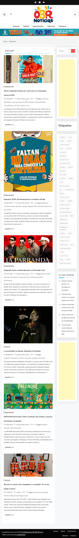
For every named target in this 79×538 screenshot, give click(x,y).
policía (70, 233)
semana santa (8, 495)
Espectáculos (38, 26)
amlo (70, 137)
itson (61, 182)
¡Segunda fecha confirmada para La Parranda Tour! (24, 270)
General (16, 26)
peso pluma (7, 209)
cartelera (44, 424)
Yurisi (27, 105)
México (62, 193)
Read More (8, 124)
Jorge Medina (8, 105)
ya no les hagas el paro (20, 495)
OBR (71, 216)
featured (62, 167)
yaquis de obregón (65, 263)
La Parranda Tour (23, 277)
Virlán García (8, 280)
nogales (70, 201)
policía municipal (65, 237)
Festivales (40, 206)
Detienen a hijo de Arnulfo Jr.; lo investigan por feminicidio (67, 285)
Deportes (51, 26)
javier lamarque (64, 186)
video (61, 259)
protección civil (64, 241)
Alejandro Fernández (10, 358)
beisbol (62, 141)
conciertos (44, 99)
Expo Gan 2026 (23, 102)
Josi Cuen (16, 105)
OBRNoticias (63, 219)
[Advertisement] (67, 88)
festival (70, 167)
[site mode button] (75, 14)
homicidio (63, 178)
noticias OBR (63, 216)
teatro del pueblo (15, 428)
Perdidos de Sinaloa (36, 277)
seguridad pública (65, 248)
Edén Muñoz (8, 102)
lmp (61, 189)
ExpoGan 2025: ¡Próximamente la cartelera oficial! (24, 199)
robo (71, 244)
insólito (71, 178)
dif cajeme (63, 156)
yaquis (68, 259)
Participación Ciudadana (64, 228)
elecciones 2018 (65, 163)
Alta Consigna (45, 274)
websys (18, 492)
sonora (62, 252)
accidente (63, 137)
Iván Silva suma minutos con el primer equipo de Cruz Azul (68, 297)
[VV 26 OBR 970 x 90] (39, 32)
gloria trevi (48, 206)
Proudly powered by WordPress (32, 532)
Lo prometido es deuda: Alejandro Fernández (22, 351)
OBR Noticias (64, 223)
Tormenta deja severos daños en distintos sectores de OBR (68, 329)
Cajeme (26, 26)
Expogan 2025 (32, 206)
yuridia (23, 105)
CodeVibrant (21, 535)
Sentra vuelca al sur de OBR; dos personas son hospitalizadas (68, 318)
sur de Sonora (64, 256)
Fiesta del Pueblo (40, 102)
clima (61, 148)
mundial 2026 (69, 189)
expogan (31, 102)
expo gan (15, 102)
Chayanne (44, 203)
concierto (69, 148)
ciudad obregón (64, 144)
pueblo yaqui (63, 244)
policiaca (62, 233)
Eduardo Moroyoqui (22, 99)
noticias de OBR (64, 208)
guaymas (62, 171)
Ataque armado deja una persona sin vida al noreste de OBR (68, 307)
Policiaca (62, 26)
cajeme (69, 141)
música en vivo (64, 197)
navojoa (62, 201)
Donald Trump (64, 159)
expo (13, 206)
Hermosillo (14, 277)
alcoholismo (37, 492)
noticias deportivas (65, 212)
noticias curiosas (65, 204)
